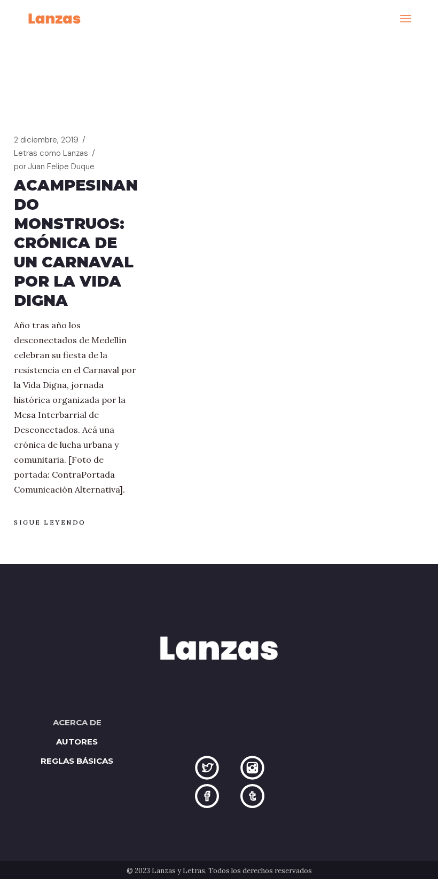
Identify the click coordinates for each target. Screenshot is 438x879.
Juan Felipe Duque (54, 166)
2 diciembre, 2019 (46, 139)
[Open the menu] (405, 18)
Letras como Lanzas (51, 153)
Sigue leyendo (50, 522)
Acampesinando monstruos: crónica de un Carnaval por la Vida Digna (76, 243)
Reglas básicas (77, 761)
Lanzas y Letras (178, 870)
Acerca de (77, 722)
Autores (77, 742)
